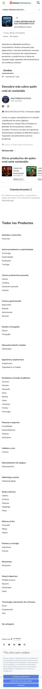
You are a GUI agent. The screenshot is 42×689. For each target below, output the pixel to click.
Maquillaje (6, 507)
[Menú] (4, 3)
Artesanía (6, 525)
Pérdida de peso (8, 580)
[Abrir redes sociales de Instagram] (8, 107)
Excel (4, 606)
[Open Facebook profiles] (4, 644)
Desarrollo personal (10, 286)
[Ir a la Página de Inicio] (20, 3)
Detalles (7, 70)
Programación (7, 609)
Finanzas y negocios (11, 422)
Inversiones (6, 437)
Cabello (5, 495)
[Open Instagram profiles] (24, 644)
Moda (4, 510)
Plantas (5, 551)
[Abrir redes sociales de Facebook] (3, 107)
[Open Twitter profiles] (9, 644)
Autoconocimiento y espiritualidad (17, 249)
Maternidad (6, 349)
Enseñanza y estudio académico (16, 378)
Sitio (4, 613)
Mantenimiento (8, 466)
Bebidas (5, 308)
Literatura (6, 404)
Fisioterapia (6, 587)
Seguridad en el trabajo (11, 367)
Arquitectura (7, 363)
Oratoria (5, 290)
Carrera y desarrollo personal (15, 275)
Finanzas (5, 433)
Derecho (5, 385)
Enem (4, 393)
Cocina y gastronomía (11, 301)
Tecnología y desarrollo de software (18, 602)
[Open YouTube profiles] (19, 644)
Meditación (6, 260)
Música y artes (8, 521)
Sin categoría (8, 624)
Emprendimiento (8, 430)
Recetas (5, 316)
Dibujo (4, 529)
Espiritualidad (7, 257)
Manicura (5, 503)
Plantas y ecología (10, 543)
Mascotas (6, 238)
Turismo (5, 452)
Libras (4, 400)
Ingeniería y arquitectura (13, 359)
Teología (5, 264)
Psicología (6, 411)
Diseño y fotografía (10, 327)
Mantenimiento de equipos (14, 463)
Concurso (5, 381)
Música (4, 532)
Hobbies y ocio (8, 448)
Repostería (6, 305)
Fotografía (6, 334)
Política (5, 408)
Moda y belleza (9, 492)
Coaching (5, 283)
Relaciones (7, 561)
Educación (6, 389)
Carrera (5, 279)
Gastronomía (7, 312)
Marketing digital (9, 481)
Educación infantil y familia (14, 345)
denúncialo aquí (8, 200)
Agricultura (6, 547)
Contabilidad (7, 426)
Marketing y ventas (10, 477)
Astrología (6, 253)
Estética (5, 499)
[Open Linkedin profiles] (14, 644)
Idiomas (5, 396)
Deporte (5, 583)
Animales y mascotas (11, 235)
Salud (4, 591)
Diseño (5, 330)
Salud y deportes (10, 576)
